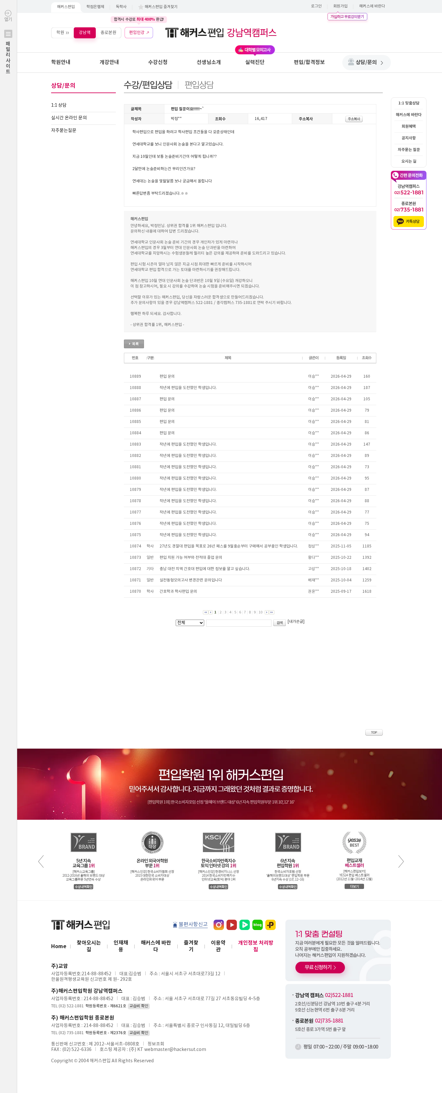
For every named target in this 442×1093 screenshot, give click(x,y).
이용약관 (218, 946)
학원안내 (61, 62)
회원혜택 (409, 126)
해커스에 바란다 (372, 6)
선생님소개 (209, 62)
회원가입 (340, 6)
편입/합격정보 (309, 62)
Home (58, 946)
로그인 (316, 6)
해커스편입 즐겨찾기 (161, 7)
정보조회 (156, 1044)
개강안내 (109, 62)
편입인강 (137, 32)
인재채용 (121, 946)
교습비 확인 (138, 1006)
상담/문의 (366, 62)
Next (401, 861)
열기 (8, 45)
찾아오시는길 (89, 946)
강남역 (85, 32)
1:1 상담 (59, 105)
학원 (60, 32)
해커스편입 (66, 7)
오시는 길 (408, 161)
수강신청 (158, 62)
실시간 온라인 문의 (69, 118)
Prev (41, 861)
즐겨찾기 (191, 946)
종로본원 (108, 32)
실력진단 (255, 62)
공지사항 (409, 138)
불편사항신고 (193, 924)
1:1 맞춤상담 (408, 103)
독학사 (121, 7)
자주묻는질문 (63, 130)
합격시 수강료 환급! (139, 19)
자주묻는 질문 (409, 149)
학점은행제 (95, 7)
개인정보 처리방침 (255, 946)
